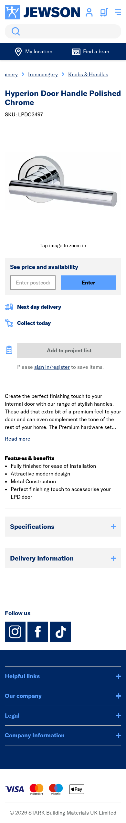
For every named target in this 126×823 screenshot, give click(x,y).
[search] (63, 31)
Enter (88, 282)
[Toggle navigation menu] (118, 12)
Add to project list (69, 350)
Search (14, 31)
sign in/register (52, 367)
